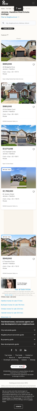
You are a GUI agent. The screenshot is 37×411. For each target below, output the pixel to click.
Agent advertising (24, 357)
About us (12, 357)
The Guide (18, 355)
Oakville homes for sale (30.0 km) (12, 313)
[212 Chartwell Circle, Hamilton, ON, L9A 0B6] (18, 146)
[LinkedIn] (25, 350)
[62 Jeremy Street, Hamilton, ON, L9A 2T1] (18, 188)
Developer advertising (11, 360)
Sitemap (32, 360)
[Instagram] (21, 350)
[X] (16, 350)
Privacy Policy (6, 398)
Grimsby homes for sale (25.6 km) (12, 309)
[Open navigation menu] (33, 3)
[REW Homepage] (5, 3)
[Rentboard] (22, 366)
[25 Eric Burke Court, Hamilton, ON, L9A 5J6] (18, 104)
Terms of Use (8, 295)
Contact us (29, 355)
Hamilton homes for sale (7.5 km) (11, 301)
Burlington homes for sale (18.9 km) (12, 305)
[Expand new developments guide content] (18, 344)
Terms (25, 373)
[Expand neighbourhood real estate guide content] (18, 335)
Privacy (18, 373)
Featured (4, 35)
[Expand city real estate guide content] (18, 330)
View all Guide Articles (23, 289)
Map (19, 8)
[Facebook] (11, 350)
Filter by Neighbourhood (9, 17)
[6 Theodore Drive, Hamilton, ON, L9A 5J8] (18, 256)
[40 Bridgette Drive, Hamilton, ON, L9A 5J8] (18, 61)
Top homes (8, 355)
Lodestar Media (23, 371)
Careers (24, 360)
